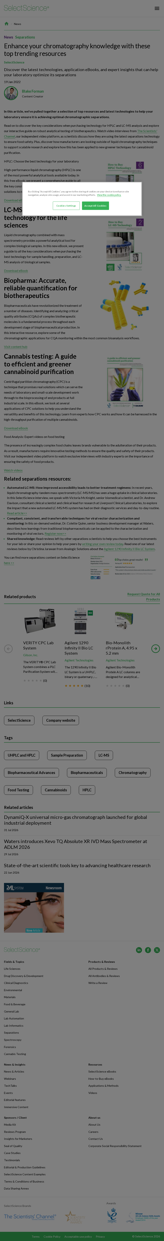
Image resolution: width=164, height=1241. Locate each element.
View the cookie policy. (109, 194)
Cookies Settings (66, 205)
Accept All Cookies (95, 205)
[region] (82, 199)
